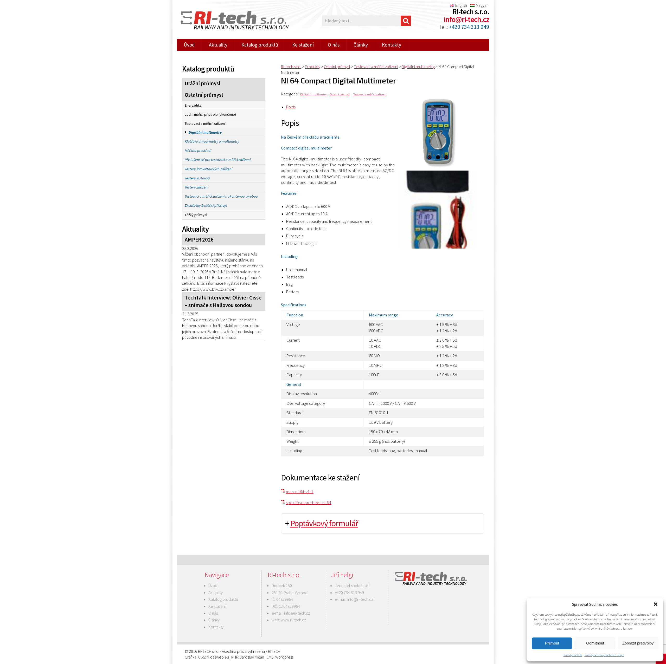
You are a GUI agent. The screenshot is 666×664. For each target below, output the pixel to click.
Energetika (193, 105)
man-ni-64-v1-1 (299, 491)
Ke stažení (303, 45)
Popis (291, 106)
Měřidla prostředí (198, 150)
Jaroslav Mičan (252, 657)
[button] (655, 604)
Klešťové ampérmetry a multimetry (212, 141)
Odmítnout (595, 643)
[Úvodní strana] (232, 21)
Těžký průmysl (196, 214)
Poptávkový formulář (324, 523)
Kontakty (391, 45)
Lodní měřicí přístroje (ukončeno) (210, 114)
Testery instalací (197, 178)
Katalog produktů (259, 45)
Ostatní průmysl (204, 95)
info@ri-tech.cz (466, 19)
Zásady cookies (572, 655)
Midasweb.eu (218, 657)
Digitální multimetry (205, 132)
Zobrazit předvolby (638, 643)
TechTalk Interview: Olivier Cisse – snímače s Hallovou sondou (223, 301)
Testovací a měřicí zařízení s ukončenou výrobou (221, 196)
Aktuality (218, 45)
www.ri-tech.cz (293, 619)
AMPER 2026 (199, 239)
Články (361, 45)
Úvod (189, 45)
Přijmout (552, 643)
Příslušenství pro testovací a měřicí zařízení (218, 159)
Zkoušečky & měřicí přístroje (206, 205)
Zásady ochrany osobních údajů (604, 655)
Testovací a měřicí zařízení (205, 123)
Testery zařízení (196, 187)
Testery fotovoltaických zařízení (208, 169)
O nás (334, 45)
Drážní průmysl (202, 83)
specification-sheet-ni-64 (308, 502)
